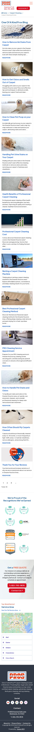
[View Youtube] (8, 702)
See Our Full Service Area (9, 610)
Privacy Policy (16, 723)
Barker (8, 642)
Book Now (23, 8)
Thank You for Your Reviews (14, 465)
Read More (6, 58)
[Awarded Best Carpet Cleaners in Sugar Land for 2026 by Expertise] (10, 510)
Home (5, 13)
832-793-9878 (9, 9)
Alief (7, 637)
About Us (7, 723)
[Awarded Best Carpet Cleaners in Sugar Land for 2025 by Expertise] (23, 510)
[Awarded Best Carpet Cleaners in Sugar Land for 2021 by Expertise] (23, 548)
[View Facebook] (12, 702)
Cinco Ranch (10, 658)
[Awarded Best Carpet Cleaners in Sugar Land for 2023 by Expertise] (10, 522)
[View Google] (17, 702)
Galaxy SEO (21, 729)
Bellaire (8, 647)
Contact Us (16, 590)
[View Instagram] (25, 702)
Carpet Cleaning (15, 13)
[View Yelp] (21, 702)
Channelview (10, 653)
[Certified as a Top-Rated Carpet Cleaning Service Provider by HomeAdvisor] (10, 548)
